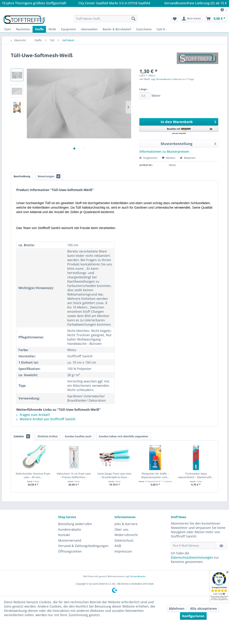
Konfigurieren (193, 616)
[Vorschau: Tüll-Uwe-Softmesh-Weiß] (17, 75)
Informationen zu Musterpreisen (164, 151)
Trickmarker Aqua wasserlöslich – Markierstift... (195, 475)
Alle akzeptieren (203, 608)
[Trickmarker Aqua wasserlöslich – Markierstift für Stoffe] (196, 457)
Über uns (121, 529)
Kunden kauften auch (78, 436)
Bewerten (189, 158)
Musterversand (69, 540)
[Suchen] (133, 18)
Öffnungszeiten (70, 551)
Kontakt (64, 535)
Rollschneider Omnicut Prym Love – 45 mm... (33, 475)
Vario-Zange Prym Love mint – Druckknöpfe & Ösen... (114, 475)
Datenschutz (124, 540)
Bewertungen (48, 176)
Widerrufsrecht (126, 535)
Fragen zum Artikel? (34, 415)
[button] (178, 131)
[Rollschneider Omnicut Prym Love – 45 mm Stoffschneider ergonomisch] (33, 457)
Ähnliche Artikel (47, 436)
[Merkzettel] (175, 18)
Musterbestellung (176, 143)
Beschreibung (22, 176)
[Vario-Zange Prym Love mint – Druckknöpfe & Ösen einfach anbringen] (114, 457)
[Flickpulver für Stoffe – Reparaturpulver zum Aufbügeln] (155, 457)
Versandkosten (138, 576)
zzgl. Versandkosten (161, 79)
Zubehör (21, 436)
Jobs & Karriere (126, 524)
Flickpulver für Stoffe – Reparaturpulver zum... (155, 475)
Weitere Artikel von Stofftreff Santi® (47, 419)
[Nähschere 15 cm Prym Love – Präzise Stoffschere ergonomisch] (74, 457)
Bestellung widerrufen (75, 524)
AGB (117, 546)
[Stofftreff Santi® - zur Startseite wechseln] (24, 19)
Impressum (123, 551)
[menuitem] (222, 10)
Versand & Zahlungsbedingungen (83, 546)
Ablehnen (176, 608)
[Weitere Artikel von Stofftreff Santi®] (197, 59)
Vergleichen (149, 158)
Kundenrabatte (69, 529)
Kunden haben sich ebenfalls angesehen (123, 436)
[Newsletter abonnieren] (221, 545)
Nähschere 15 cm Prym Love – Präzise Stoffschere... (74, 475)
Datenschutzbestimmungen (192, 557)
